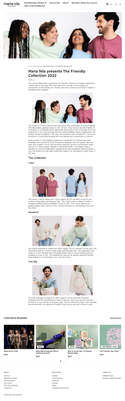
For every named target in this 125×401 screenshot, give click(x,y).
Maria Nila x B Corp (10, 378)
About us (7, 376)
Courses (55, 383)
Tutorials (55, 376)
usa (110, 4)
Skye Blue (41, 202)
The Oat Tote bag (35, 298)
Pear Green (57, 251)
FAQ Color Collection (11, 386)
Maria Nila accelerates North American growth (47, 352)
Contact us (7, 388)
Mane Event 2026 (11, 351)
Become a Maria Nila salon (84, 3)
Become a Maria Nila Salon (112, 378)
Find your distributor (34, 6)
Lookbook (55, 381)
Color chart (8, 383)
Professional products (35, 3)
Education (55, 3)
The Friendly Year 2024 (109, 351)
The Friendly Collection (52, 140)
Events (54, 386)
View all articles (115, 318)
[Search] (116, 4)
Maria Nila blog (37, 66)
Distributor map (108, 376)
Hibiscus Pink (54, 202)
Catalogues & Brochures (60, 388)
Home (30, 66)
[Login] (120, 4)
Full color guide (9, 381)
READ (6, 354)
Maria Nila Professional (15, 395)
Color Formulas (57, 378)
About (66, 3)
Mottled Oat (71, 251)
